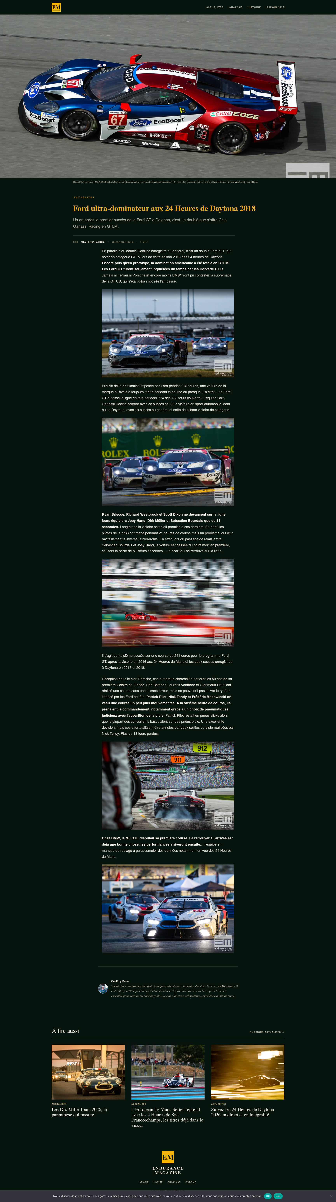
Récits (158, 1181)
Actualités (215, 7)
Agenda (191, 1181)
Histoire (254, 7)
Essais (144, 1181)
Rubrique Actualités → (267, 1032)
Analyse (235, 7)
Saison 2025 (275, 7)
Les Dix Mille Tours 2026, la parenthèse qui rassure (79, 1112)
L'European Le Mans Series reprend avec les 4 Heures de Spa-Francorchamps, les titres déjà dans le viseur (167, 1117)
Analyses (174, 1181)
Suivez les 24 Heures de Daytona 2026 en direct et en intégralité (242, 1112)
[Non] (331, 1196)
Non (278, 1196)
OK (268, 1196)
